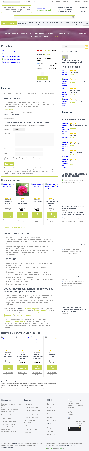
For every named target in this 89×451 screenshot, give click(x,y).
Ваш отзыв (7, 133)
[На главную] (41, 8)
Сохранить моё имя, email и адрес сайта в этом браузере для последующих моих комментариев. (29, 159)
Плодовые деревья (30, 23)
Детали (19, 93)
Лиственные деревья (58, 23)
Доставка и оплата (48, 93)
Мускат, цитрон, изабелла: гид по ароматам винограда (81, 402)
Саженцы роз (51, 33)
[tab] (7, 93)
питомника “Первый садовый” (15, 321)
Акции (51, 2)
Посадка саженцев (53, 434)
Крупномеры (21, 23)
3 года (41, 63)
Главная (7, 33)
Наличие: (40, 54)
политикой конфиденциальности (65, 445)
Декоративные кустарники (68, 23)
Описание (7, 93)
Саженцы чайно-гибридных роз (36, 388)
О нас (71, 2)
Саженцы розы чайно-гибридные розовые (13, 388)
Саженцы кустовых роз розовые (46, 383)
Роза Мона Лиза (75, 144)
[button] (86, 47)
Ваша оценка (8, 129)
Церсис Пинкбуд (76, 101)
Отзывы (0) (31, 93)
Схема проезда (8, 418)
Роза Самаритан (76, 152)
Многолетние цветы (78, 23)
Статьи (77, 2)
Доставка (65, 2)
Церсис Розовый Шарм (78, 81)
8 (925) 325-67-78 (65, 9)
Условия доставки (53, 414)
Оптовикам (51, 410)
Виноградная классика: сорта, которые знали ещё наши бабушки (73, 213)
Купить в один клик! (44, 81)
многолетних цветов (23, 316)
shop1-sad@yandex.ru (65, 11)
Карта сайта (51, 420)
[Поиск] (73, 17)
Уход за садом (52, 428)
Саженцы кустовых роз (67, 33)
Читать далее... (9, 109)
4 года (41, 66)
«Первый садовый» (40, 310)
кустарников (17, 314)
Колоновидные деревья (48, 23)
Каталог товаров (8, 23)
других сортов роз (30, 308)
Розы (27, 426)
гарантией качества (7, 447)
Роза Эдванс (74, 72)
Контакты (85, 2)
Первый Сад (16, 443)
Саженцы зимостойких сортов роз (11, 383)
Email (5, 153)
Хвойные (28, 432)
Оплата (58, 2)
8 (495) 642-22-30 (65, 7)
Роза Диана (74, 135)
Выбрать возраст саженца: (44, 59)
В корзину (42, 78)
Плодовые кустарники (38, 23)
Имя (5, 148)
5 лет (40, 68)
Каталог (15, 33)
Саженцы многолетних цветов (32, 33)
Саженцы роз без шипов (36, 386)
